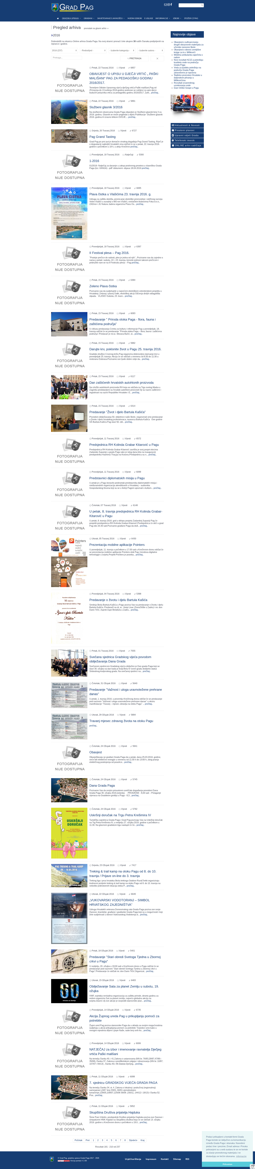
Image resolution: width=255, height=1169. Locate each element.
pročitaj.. (155, 93)
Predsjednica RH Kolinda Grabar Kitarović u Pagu (124, 444)
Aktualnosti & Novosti (187, 125)
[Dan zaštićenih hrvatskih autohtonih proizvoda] (69, 387)
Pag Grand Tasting (102, 137)
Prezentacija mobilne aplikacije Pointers (117, 544)
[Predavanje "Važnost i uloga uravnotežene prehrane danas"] (69, 695)
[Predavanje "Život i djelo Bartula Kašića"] (69, 418)
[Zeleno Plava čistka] (69, 292)
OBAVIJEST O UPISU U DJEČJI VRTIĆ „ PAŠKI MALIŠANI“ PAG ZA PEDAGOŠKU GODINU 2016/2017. (123, 78)
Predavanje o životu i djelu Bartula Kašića (118, 600)
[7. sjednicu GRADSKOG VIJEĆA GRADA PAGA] (69, 1087)
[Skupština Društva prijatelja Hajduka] (69, 1119)
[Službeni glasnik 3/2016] (69, 112)
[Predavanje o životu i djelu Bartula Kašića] (69, 618)
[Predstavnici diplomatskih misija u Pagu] (69, 484)
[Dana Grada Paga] (69, 790)
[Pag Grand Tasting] (69, 136)
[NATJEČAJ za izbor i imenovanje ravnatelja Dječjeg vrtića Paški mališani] (69, 1056)
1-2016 (94, 161)
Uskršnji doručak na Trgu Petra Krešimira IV (120, 815)
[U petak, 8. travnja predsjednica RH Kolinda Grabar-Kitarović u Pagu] (69, 518)
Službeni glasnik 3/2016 (105, 107)
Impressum (151, 1159)
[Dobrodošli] (58, 18)
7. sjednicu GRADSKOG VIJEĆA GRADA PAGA (123, 1082)
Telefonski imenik (184, 140)
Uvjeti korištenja (133, 1159)
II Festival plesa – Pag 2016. (109, 253)
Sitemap (177, 1159)
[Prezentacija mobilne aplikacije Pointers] (69, 562)
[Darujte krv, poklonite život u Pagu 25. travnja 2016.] (69, 355)
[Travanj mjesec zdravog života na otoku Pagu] (69, 726)
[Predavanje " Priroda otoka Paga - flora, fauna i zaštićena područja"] (69, 324)
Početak (78, 1140)
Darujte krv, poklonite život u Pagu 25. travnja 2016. (125, 349)
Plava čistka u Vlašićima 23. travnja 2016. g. (120, 194)
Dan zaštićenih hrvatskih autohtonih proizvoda (121, 382)
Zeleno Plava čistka (103, 286)
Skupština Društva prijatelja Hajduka (114, 1112)
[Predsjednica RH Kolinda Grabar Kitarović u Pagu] (69, 451)
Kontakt (165, 1159)
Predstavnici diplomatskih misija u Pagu (117, 478)
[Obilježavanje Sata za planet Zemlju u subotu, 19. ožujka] (69, 991)
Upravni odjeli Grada (186, 135)
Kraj (142, 1140)
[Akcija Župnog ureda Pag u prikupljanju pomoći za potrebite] (69, 1022)
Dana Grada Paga (102, 785)
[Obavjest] (69, 758)
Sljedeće (133, 1140)
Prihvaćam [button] (227, 1164)
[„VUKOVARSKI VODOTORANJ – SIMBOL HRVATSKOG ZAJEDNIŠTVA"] (69, 918)
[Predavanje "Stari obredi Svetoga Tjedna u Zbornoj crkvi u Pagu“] (69, 961)
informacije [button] (241, 1156)
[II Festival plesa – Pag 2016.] (69, 259)
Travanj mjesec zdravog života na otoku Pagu (121, 721)
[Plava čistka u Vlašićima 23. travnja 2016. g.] (69, 213)
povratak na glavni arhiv (95, 28)
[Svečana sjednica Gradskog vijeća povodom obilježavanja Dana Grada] (69, 663)
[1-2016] (69, 167)
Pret (88, 1140)
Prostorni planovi (184, 130)
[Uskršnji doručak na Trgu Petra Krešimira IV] (69, 833)
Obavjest (95, 752)
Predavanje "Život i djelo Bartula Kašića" (117, 412)
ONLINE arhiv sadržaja (187, 145)
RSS (187, 1159)
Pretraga (135, 58)
